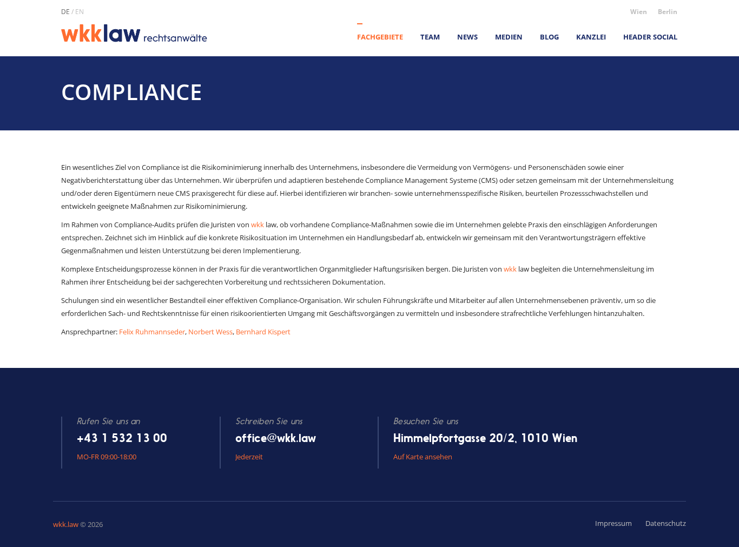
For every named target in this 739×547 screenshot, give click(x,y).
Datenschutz (665, 523)
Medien (509, 37)
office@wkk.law (275, 438)
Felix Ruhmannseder (152, 332)
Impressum (613, 523)
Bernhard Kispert (263, 332)
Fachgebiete (380, 37)
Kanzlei (591, 37)
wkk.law (65, 524)
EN (79, 11)
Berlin (667, 11)
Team (430, 37)
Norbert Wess (210, 332)
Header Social (650, 37)
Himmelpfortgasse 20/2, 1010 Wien (485, 438)
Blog (549, 37)
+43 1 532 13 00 (122, 438)
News (467, 37)
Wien (638, 11)
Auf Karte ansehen (422, 457)
